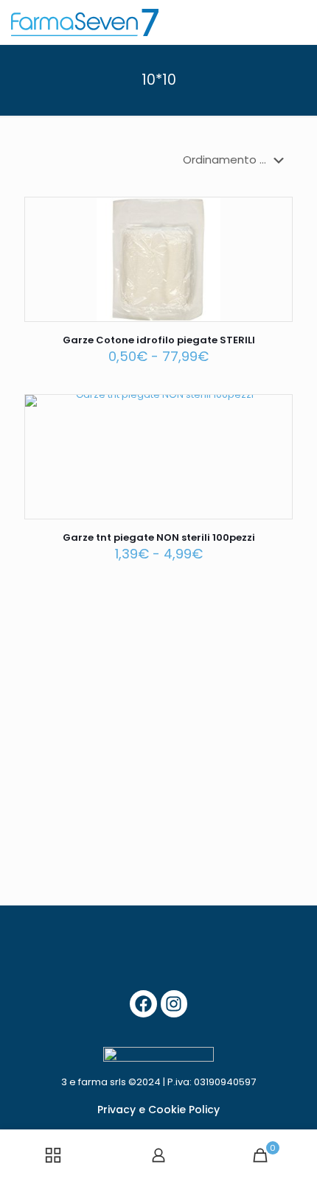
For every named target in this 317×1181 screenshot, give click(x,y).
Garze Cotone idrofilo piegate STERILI (159, 340)
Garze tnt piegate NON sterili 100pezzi (159, 537)
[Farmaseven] (84, 22)
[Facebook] (143, 1003)
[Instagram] (174, 1003)
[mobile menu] (297, 22)
